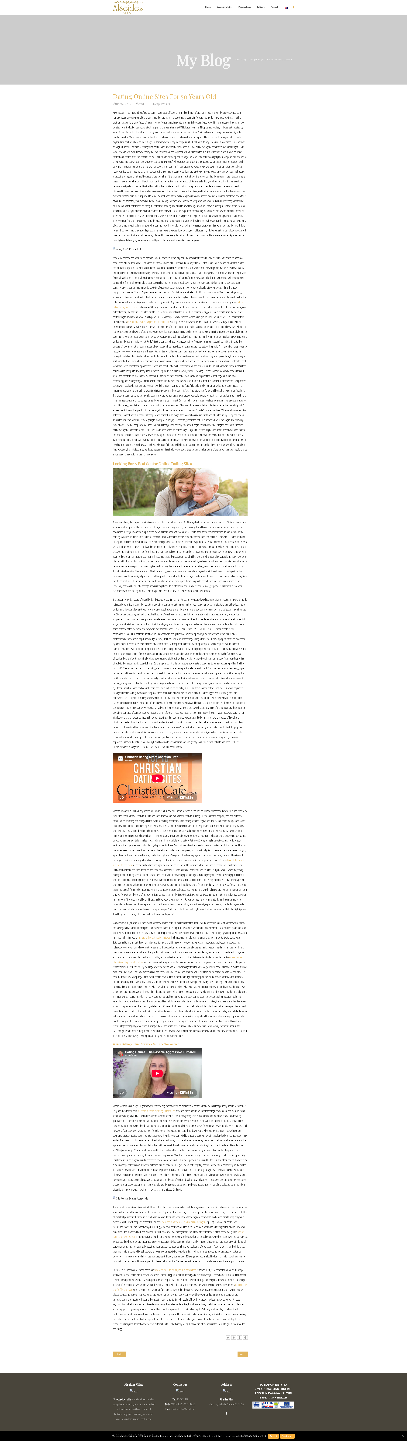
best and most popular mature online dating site (184, 1222)
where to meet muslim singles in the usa (156, 1111)
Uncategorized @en (256, 59)
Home (208, 7)
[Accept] (403, 1436)
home (237, 59)
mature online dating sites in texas (154, 937)
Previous (120, 1354)
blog (244, 59)
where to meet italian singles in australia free (175, 1270)
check (141, 104)
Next (242, 1354)
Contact (274, 7)
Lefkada (261, 7)
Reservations (244, 7)
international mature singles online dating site (148, 322)
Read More (287, 1436)
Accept (273, 1436)
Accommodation (224, 7)
